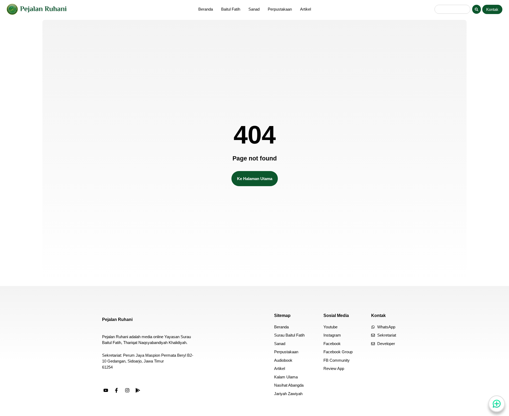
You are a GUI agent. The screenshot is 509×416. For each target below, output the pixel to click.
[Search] (476, 9)
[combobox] (452, 9)
